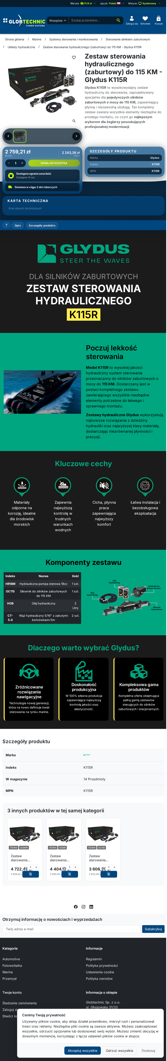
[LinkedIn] (91, 906)
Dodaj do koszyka (54, 163)
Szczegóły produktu (42, 225)
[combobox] (91, 20)
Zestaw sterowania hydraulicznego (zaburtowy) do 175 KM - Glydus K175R (101, 858)
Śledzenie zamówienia (19, 1003)
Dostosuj (148, 1051)
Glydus (154, 157)
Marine (7, 972)
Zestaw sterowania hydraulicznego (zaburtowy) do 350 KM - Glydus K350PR (24, 858)
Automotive (11, 959)
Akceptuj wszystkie (82, 1051)
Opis (18, 225)
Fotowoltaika (12, 965)
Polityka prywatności (102, 965)
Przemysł (9, 979)
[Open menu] (5, 20)
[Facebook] (75, 906)
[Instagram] (83, 906)
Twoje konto (12, 992)
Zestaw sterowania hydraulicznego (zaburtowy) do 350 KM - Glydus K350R (63, 858)
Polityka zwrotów (99, 979)
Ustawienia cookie (100, 972)
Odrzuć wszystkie (119, 1051)
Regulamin (94, 959)
